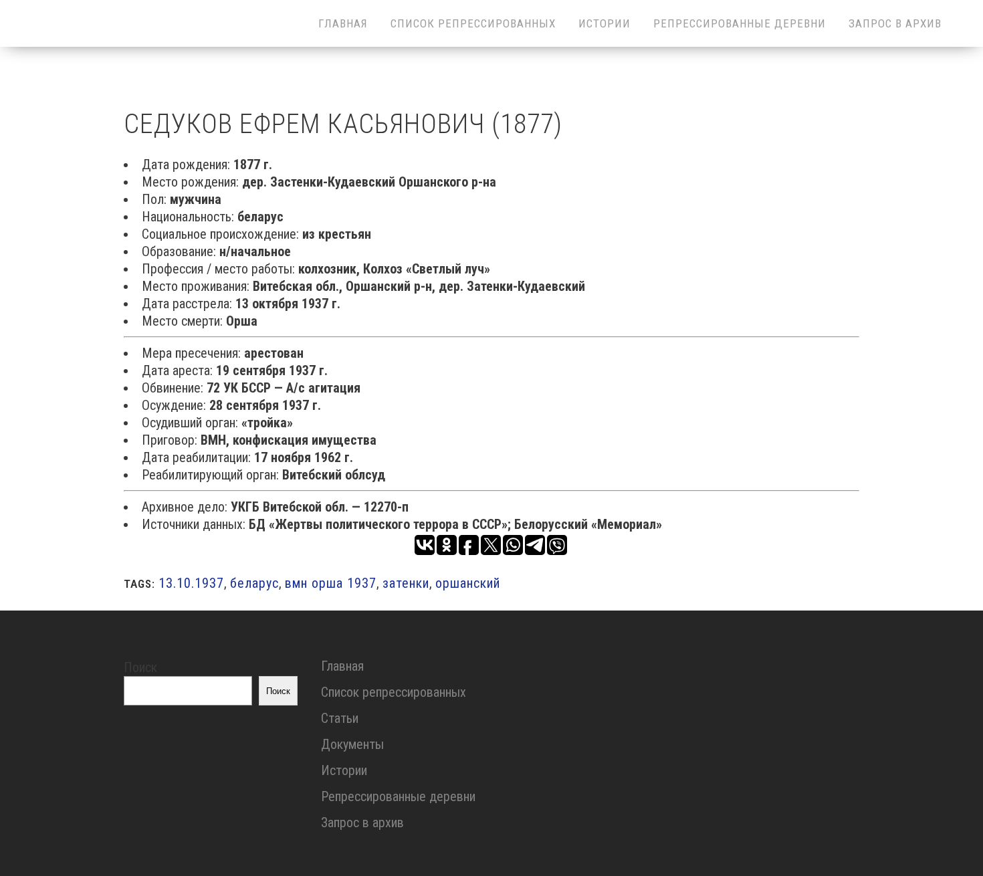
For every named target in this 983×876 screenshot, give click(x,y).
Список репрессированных (393, 692)
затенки (406, 583)
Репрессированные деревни (398, 796)
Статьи (339, 718)
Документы (352, 744)
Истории (344, 770)
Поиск (140, 667)
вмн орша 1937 (330, 583)
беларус (254, 583)
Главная (342, 666)
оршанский (467, 583)
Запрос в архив (362, 822)
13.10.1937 (191, 583)
